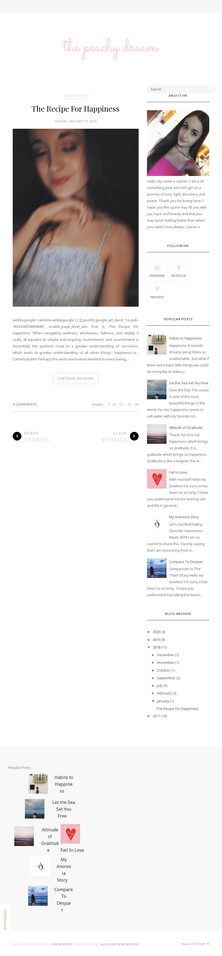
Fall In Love (178, 472)
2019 (156, 639)
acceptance (75, 95)
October (163, 670)
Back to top (194, 944)
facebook (178, 276)
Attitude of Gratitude (186, 427)
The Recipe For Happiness (75, 108)
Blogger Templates (32, 944)
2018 (156, 647)
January (163, 701)
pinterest (157, 297)
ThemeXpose (86, 944)
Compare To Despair (186, 561)
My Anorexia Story (184, 516)
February (164, 693)
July (160, 685)
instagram (157, 276)
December (165, 654)
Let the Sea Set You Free (188, 382)
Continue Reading (75, 378)
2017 (156, 715)
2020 (156, 631)
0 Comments (25, 404)
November (165, 662)
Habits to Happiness (185, 338)
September (166, 677)
